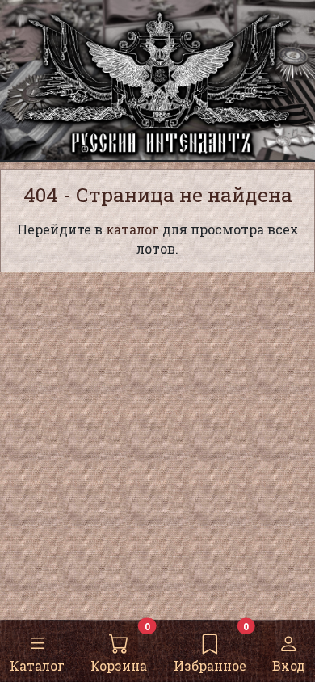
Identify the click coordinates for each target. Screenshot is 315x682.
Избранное (210, 665)
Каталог (37, 665)
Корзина (118, 665)
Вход (288, 665)
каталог (132, 229)
